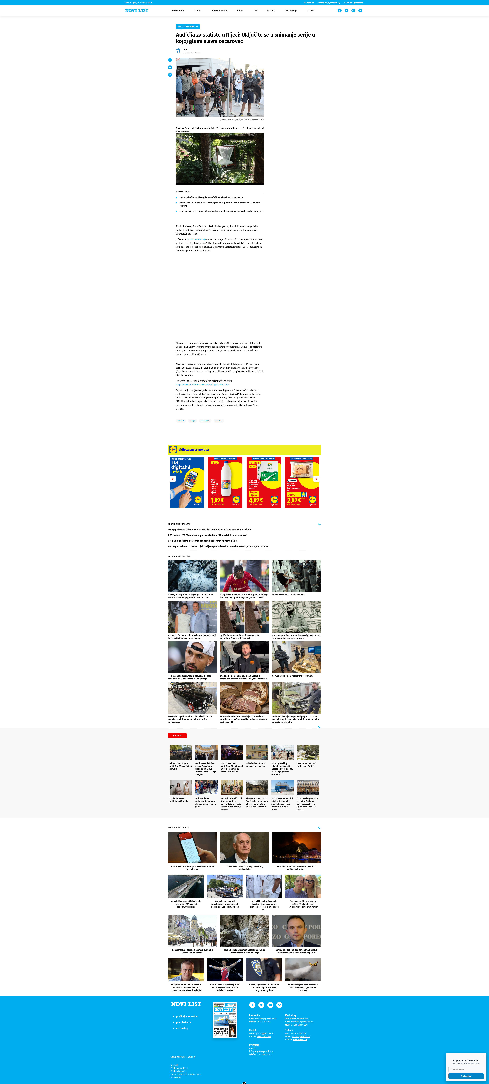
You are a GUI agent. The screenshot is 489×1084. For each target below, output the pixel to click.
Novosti (198, 10)
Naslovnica (177, 10)
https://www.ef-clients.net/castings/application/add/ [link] (202, 384)
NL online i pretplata (353, 3)
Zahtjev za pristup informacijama (186, 1074)
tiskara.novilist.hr (298, 1033)
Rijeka (181, 420)
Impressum (176, 1077)
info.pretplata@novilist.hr (261, 1051)
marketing (182, 1028)
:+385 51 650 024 (300, 1039)
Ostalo (311, 10)
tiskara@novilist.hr (301, 1036)
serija (192, 420)
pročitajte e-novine (187, 1016)
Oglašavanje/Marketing (329, 3)
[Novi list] (136, 10)
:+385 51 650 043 (264, 1054)
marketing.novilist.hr (299, 1019)
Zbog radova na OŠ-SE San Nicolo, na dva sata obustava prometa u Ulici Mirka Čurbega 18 (221, 211)
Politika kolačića (178, 1071)
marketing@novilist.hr (302, 1022)
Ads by (258, 183)
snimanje (205, 420)
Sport (240, 10)
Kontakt (174, 1065)
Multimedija (291, 10)
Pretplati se (466, 1076)
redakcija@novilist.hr (266, 1019)
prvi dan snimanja (197, 239)
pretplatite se (183, 1022)
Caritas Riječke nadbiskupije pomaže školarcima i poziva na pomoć (211, 197)
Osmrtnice (309, 3)
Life (255, 10)
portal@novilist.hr (264, 1033)
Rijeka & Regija (219, 10)
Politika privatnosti (179, 1068)
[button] (316, 479)
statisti (219, 420)
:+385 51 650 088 (300, 1025)
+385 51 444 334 (264, 1036)
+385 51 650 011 (263, 1022)
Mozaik (271, 10)
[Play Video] (220, 158)
